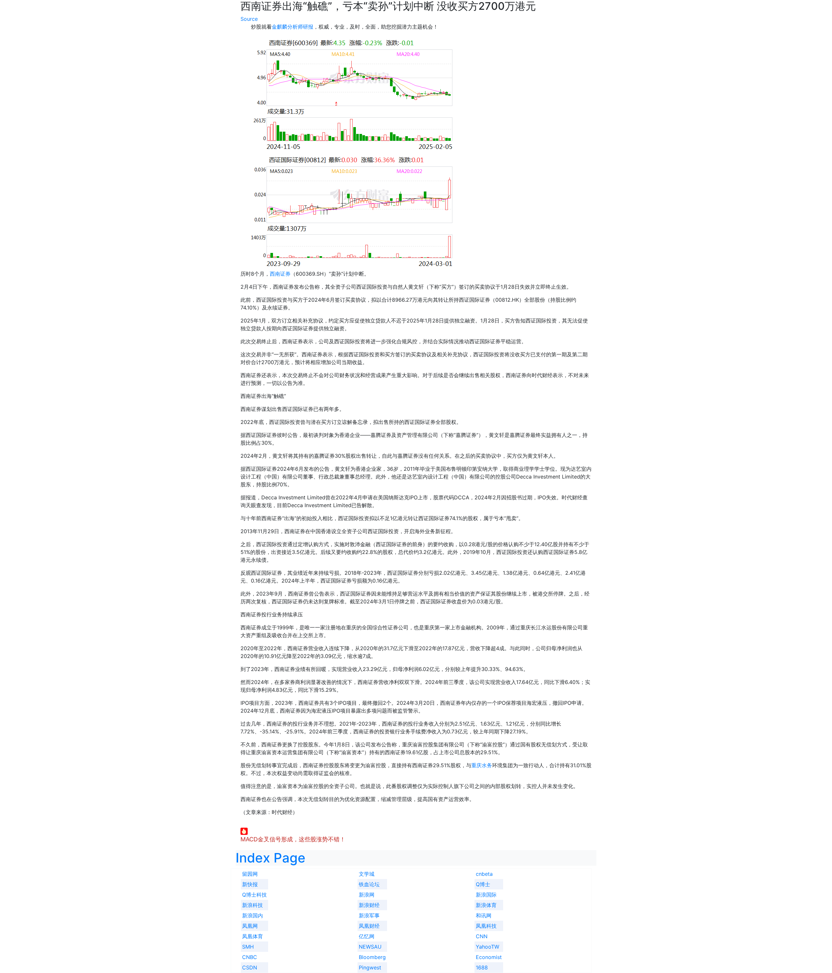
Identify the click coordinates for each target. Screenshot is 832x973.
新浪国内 (252, 915)
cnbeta (484, 874)
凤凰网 (250, 926)
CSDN (249, 967)
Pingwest (370, 967)
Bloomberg (372, 957)
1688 (482, 967)
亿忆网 (366, 936)
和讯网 (483, 915)
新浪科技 (252, 905)
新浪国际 (486, 894)
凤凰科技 (486, 926)
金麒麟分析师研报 (292, 26)
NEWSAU (370, 946)
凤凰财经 (369, 926)
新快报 (250, 884)
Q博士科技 (254, 894)
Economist (489, 957)
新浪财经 (369, 905)
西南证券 (280, 273)
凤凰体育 (252, 936)
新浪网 (366, 894)
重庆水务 (481, 765)
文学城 (366, 874)
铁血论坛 (369, 884)
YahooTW (487, 946)
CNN (482, 936)
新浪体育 (486, 905)
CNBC (249, 957)
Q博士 (483, 884)
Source (249, 19)
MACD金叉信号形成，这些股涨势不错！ (292, 839)
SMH (248, 946)
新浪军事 (369, 915)
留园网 (250, 874)
